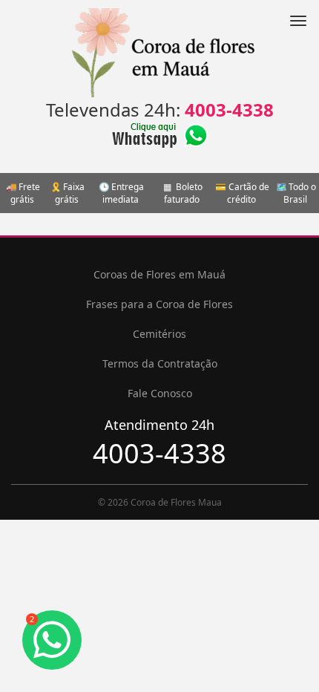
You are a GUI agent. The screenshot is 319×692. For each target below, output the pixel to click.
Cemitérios (159, 334)
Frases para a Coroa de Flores (159, 304)
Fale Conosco (160, 393)
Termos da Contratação (159, 363)
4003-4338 (229, 109)
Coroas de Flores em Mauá (159, 274)
